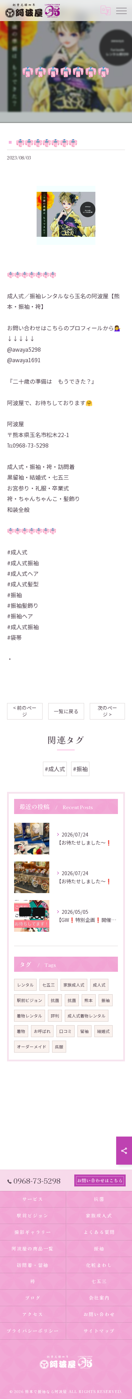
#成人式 (55, 768)
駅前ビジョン (29, 1000)
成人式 (99, 985)
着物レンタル (29, 1016)
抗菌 (55, 1000)
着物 (21, 1031)
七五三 (48, 985)
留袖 (84, 1031)
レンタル (25, 985)
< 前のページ (25, 711)
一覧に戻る (66, 711)
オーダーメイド (31, 1046)
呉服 (59, 1046)
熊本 (88, 1000)
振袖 (105, 1000)
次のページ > (107, 711)
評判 (55, 1016)
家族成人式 (73, 985)
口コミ (65, 1031)
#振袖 (80, 768)
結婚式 (103, 1031)
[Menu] (121, 10)
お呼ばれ (42, 1031)
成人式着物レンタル (87, 1016)
